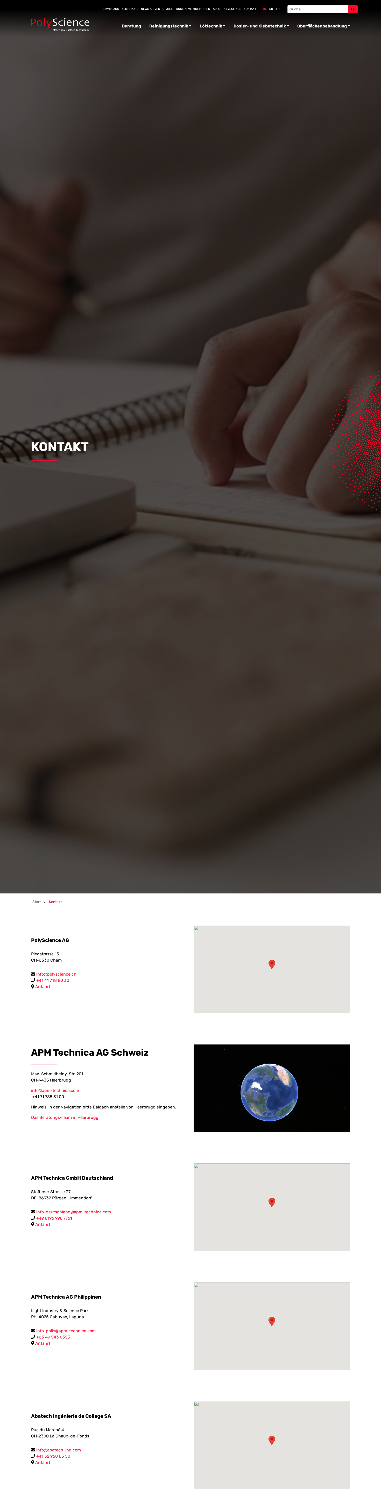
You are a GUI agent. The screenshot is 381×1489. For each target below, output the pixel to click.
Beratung (131, 26)
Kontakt (250, 9)
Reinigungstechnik (168, 26)
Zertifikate (130, 9)
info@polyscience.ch (56, 974)
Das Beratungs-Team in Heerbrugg (64, 1117)
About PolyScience (227, 9)
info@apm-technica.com (55, 1090)
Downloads (110, 9)
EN (271, 9)
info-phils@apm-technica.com (66, 1330)
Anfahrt (42, 986)
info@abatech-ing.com (58, 1450)
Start (36, 902)
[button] (272, 964)
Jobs (169, 9)
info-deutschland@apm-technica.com (73, 1211)
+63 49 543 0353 (53, 1337)
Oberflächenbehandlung (322, 26)
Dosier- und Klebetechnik (260, 26)
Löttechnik (211, 26)
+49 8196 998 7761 (54, 1218)
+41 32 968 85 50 (53, 1456)
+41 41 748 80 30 (52, 980)
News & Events (152, 9)
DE (265, 9)
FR (278, 9)
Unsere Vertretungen (193, 9)
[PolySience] (60, 24)
